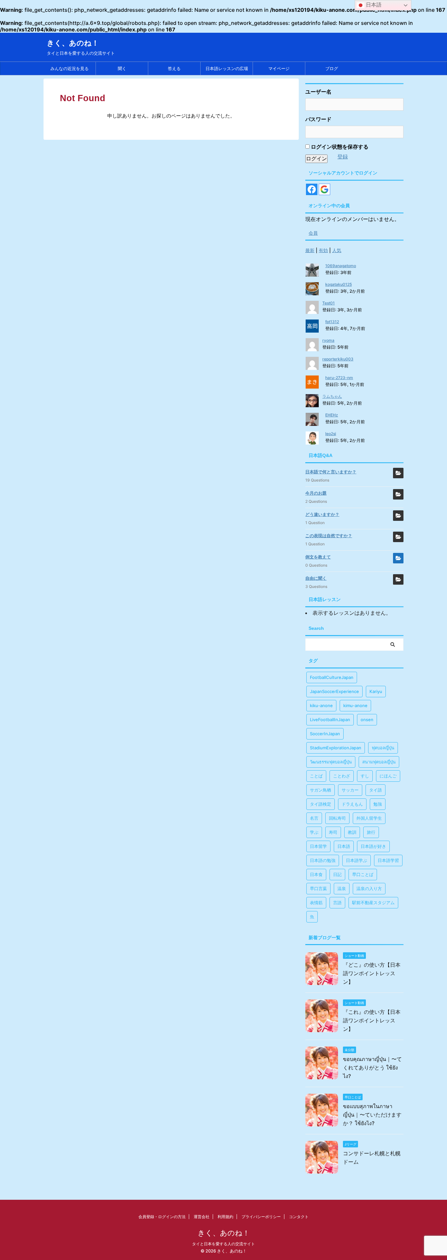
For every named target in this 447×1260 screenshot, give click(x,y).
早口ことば (362, 874)
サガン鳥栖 (320, 790)
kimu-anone (355, 705)
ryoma (328, 340)
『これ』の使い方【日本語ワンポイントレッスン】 (372, 1020)
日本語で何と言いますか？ (330, 471)
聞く (122, 68)
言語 (337, 902)
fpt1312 (332, 321)
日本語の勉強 (322, 860)
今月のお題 (316, 493)
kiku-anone (321, 705)
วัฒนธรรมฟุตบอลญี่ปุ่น (331, 761)
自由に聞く (316, 578)
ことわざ (341, 775)
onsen (367, 719)
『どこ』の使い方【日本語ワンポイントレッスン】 (372, 973)
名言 (314, 818)
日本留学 (318, 846)
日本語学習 (388, 860)
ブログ (331, 68)
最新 (309, 250)
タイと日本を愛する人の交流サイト (223, 1243)
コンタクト (299, 1216)
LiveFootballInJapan (330, 719)
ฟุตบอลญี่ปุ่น (383, 747)
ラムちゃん (332, 396)
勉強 (377, 804)
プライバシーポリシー (261, 1216)
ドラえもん (352, 804)
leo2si (330, 433)
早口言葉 (318, 888)
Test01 (328, 303)
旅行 (371, 832)
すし (365, 775)
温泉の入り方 (369, 888)
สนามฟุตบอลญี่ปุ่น (379, 761)
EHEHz (331, 414)
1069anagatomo (340, 265)
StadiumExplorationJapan (335, 747)
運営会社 (201, 1216)
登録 (342, 156)
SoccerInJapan (325, 733)
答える (174, 68)
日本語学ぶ (356, 860)
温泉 (341, 888)
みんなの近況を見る (69, 68)
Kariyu (375, 691)
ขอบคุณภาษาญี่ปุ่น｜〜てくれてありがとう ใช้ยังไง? (372, 1067)
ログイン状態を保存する (339, 146)
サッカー (350, 790)
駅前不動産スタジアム (373, 902)
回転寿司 (337, 818)
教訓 (352, 832)
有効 (323, 250)
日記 (337, 874)
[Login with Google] (324, 189)
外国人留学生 (369, 818)
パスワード (318, 119)
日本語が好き (373, 846)
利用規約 (225, 1216)
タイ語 (375, 790)
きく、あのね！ (73, 43)
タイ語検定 (320, 804)
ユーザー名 (318, 91)
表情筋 (316, 902)
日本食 (316, 874)
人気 (336, 250)
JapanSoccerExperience (334, 691)
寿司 (333, 832)
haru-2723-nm (339, 377)
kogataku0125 (338, 284)
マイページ (279, 68)
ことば (316, 775)
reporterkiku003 (337, 358)
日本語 (343, 846)
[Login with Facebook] (311, 189)
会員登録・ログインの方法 (162, 1216)
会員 (313, 233)
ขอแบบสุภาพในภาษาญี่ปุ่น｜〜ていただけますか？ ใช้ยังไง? (372, 1114)
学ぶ (314, 832)
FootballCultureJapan (331, 677)
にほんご (388, 775)
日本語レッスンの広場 (227, 68)
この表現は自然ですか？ (328, 535)
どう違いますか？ (322, 514)
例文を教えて (318, 556)
